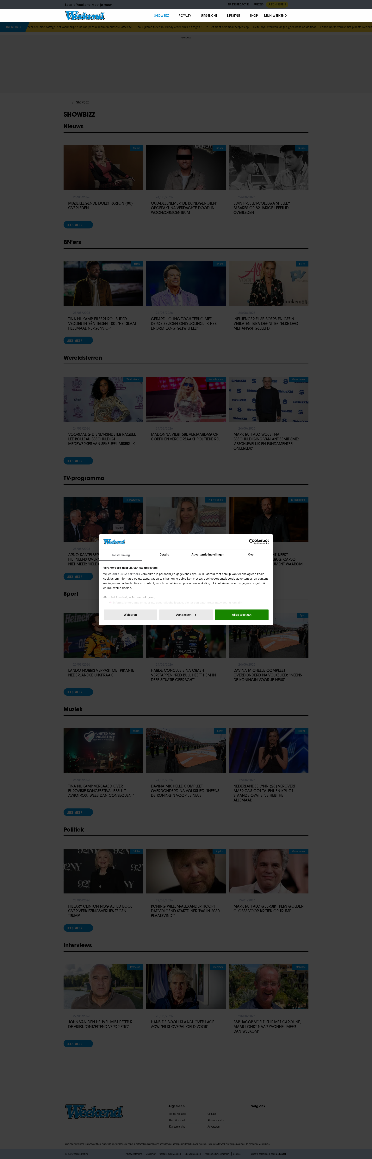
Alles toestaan (241, 614)
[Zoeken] (304, 16)
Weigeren (130, 614)
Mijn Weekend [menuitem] (275, 15)
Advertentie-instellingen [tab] (207, 554)
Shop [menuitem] (254, 15)
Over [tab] (251, 554)
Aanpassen (183, 614)
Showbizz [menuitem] (161, 15)
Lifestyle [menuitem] (233, 15)
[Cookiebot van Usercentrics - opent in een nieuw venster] (252, 541)
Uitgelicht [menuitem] (209, 15)
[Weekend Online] (85, 15)
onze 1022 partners (126, 573)
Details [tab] (164, 554)
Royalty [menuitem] (185, 15)
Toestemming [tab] (120, 554)
